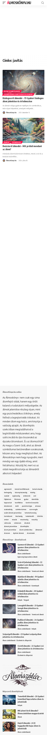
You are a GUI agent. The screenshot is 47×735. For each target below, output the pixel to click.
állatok (27, 523)
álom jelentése (10, 530)
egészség (16, 496)
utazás (14, 520)
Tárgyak (26, 600)
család (6, 496)
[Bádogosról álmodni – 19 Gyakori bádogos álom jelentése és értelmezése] (23, 82)
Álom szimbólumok (12, 91)
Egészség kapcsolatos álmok (27, 557)
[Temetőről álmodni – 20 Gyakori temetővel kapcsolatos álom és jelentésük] (9, 700)
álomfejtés (24, 526)
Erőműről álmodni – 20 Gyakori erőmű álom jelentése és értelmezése (30, 594)
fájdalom (7, 499)
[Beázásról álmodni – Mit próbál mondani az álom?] (23, 130)
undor (6, 520)
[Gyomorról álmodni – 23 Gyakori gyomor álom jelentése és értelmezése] (9, 548)
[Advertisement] (23, 30)
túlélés (40, 516)
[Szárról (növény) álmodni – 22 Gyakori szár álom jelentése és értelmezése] (9, 566)
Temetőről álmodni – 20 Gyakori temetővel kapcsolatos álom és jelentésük (31, 699)
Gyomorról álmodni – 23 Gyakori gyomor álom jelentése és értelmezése (31, 547)
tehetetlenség (30, 513)
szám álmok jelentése (13, 513)
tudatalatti (30, 516)
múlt (17, 506)
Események (16, 142)
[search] (42, 3)
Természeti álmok (38, 571)
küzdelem (8, 506)
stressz (38, 506)
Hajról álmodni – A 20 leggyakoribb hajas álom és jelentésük (29, 726)
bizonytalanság (21, 492)
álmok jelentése (10, 526)
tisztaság (18, 516)
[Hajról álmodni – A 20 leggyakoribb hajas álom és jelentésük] (9, 726)
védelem (17, 523)
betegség (8, 492)
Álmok (6, 142)
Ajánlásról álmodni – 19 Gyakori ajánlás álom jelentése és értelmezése (31, 579)
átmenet (38, 530)
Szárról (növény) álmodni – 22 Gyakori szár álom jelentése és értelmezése (30, 565)
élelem (7, 533)
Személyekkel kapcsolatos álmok (18, 94)
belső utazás (37, 489)
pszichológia (27, 506)
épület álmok (18, 533)
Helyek (20, 600)
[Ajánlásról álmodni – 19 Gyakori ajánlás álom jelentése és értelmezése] (9, 580)
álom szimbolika (25, 530)
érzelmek (31, 533)
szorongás (33, 509)
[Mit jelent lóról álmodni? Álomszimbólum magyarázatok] (9, 714)
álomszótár (36, 441)
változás (7, 523)
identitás (35, 499)
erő (34, 496)
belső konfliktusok (22, 489)
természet (8, 516)
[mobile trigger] (5, 2)
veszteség (24, 520)
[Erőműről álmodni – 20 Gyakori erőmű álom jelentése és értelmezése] (9, 594)
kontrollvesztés (32, 503)
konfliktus (19, 503)
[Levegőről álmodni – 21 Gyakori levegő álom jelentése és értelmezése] (9, 609)
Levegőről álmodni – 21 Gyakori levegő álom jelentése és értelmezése (30, 608)
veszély (34, 520)
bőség (32, 492)
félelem (17, 499)
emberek (26, 496)
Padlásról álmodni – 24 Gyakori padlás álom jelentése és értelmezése (30, 622)
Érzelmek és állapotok (24, 640)
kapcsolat (8, 503)
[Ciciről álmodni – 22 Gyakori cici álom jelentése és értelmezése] (9, 649)
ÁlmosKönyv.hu (19, 3)
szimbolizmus (21, 509)
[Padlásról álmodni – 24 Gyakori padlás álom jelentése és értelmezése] (9, 623)
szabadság (8, 509)
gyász (26, 499)
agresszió (8, 489)
